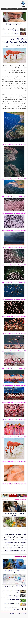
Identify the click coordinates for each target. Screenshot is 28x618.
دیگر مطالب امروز (5, 499)
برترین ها (12, 9)
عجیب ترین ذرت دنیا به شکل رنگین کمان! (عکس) (15, 537)
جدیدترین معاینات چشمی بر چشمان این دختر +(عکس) (14, 572)
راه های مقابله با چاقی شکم (20, 553)
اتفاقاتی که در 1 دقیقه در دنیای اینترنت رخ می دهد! (14, 586)
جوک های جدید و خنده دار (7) (13, 599)
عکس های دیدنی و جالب (16, 45)
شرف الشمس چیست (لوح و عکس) (14, 24)
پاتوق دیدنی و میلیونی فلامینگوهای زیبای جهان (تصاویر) (15, 40)
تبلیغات (7, 9)
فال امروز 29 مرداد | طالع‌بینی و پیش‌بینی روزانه (15, 542)
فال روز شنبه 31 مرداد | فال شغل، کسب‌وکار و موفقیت (14, 515)
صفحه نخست (23, 9)
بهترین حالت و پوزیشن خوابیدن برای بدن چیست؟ (14, 550)
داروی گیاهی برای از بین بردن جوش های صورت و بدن (14, 530)
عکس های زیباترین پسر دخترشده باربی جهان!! (15, 534)
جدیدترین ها (17, 9)
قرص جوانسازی (13, 613)
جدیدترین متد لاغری (22, 613)
